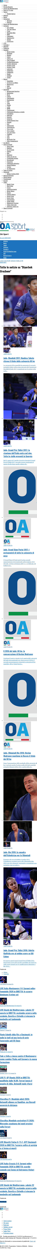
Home (5, 5)
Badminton (10, 93)
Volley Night (10, 201)
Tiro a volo (10, 129)
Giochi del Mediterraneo (10, 8)
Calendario (10, 36)
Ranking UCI (10, 38)
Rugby (9, 74)
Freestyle (10, 162)
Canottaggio (10, 98)
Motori (5, 79)
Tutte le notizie (7, 170)
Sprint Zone (10, 196)
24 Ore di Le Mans (12, 83)
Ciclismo (6, 26)
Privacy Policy (7, 1229)
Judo (8, 103)
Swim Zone (10, 198)
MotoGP (5, 46)
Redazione (6, 1225)
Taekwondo (10, 126)
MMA (8, 108)
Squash (9, 122)
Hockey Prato (11, 67)
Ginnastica (6, 19)
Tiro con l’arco (11, 132)
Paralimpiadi (10, 110)
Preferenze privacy (8, 1233)
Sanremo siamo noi (12, 206)
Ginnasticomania (12, 189)
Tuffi (8, 136)
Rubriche (9, 115)
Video (5, 182)
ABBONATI (7, 238)
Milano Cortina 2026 (13, 174)
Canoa (9, 96)
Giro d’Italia (10, 28)
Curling (9, 167)
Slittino (9, 151)
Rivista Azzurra (8, 7)
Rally (8, 86)
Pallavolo (6, 48)
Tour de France (11, 29)
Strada (9, 40)
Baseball (9, 53)
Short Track (10, 146)
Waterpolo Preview (12, 203)
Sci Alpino (6, 143)
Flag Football (11, 60)
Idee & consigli (7, 208)
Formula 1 (6, 45)
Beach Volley (11, 52)
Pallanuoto (10, 72)
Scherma (9, 119)
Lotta (8, 107)
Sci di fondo (10, 150)
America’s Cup (11, 139)
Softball (9, 76)
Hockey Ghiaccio (12, 64)
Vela (8, 138)
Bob (8, 153)
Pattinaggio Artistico (13, 163)
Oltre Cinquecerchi (12, 141)
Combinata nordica (12, 158)
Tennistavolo (11, 127)
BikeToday (10, 186)
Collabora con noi (7, 1227)
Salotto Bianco (11, 194)
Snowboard (10, 160)
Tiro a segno (10, 131)
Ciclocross (10, 41)
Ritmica (9, 22)
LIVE (4, 43)
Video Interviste (12, 205)
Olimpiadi (6, 172)
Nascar (9, 88)
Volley (9, 77)
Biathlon (9, 148)
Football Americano (12, 62)
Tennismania (10, 200)
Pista (8, 31)
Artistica (9, 21)
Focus (9, 188)
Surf (8, 124)
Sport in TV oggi (8, 10)
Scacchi (9, 117)
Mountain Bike (11, 33)
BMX (8, 34)
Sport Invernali (7, 144)
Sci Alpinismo (11, 169)
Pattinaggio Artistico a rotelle (15, 112)
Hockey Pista (11, 65)
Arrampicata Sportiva (13, 91)
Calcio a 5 (10, 59)
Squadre (5, 50)
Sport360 (6, 89)
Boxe (8, 95)
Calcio (9, 57)
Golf (8, 102)
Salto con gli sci (11, 157)
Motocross (10, 84)
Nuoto (5, 17)
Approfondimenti (8, 175)
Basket (9, 55)
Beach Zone (10, 184)
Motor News (10, 191)
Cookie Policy (6, 1231)
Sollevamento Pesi (12, 120)
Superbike (10, 81)
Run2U (9, 193)
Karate (9, 105)
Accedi (5, 181)
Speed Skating (11, 165)
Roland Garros (11, 14)
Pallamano (10, 71)
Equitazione (10, 100)
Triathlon (9, 134)
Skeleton (9, 155)
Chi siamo (6, 1223)
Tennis (5, 12)
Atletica (5, 15)
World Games (7, 177)
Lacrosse (10, 69)
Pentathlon (10, 114)
